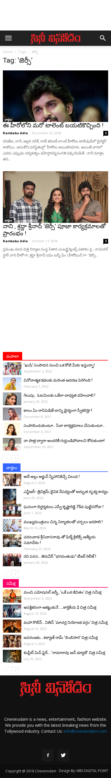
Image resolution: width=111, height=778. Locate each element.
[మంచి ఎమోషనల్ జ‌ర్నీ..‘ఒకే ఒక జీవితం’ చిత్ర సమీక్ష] (12, 595)
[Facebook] (48, 755)
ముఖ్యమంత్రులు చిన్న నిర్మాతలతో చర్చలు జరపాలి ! (63, 522)
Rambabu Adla (15, 133)
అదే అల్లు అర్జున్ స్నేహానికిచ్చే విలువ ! (52, 476)
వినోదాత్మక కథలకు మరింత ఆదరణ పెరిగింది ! (58, 380)
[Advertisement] (55, 18)
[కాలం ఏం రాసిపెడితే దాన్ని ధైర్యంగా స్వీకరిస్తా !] (12, 414)
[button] (103, 38)
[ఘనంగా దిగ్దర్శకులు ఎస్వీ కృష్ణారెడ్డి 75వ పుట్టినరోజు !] (12, 510)
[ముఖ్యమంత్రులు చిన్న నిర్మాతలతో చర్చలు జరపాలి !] (12, 525)
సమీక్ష (10, 583)
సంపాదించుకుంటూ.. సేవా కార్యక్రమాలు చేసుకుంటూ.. (64, 425)
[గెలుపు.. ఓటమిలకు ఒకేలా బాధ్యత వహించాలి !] (12, 398)
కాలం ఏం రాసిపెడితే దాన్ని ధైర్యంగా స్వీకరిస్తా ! (58, 410)
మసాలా (12, 356)
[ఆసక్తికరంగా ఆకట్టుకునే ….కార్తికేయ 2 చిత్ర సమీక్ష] (12, 611)
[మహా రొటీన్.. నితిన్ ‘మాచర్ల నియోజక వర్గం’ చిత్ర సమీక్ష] (12, 626)
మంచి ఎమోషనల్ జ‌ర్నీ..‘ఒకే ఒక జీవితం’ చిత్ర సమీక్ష (62, 592)
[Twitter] (63, 755)
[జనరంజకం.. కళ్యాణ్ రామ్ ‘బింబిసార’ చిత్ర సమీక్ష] (12, 641)
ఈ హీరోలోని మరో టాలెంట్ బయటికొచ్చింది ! (53, 125)
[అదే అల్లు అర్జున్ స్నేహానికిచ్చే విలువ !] (12, 480)
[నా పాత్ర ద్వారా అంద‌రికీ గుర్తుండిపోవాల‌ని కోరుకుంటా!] (12, 444)
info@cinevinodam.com (85, 731)
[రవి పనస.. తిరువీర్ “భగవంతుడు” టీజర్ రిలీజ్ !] (12, 559)
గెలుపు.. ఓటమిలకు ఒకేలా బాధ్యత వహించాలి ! (59, 395)
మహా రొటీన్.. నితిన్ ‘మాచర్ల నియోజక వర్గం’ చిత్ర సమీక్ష (66, 622)
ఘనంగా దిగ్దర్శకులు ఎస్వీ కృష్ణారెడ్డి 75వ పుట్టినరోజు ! (64, 506)
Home (8, 51)
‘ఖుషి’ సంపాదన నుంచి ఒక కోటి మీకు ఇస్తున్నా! (59, 365)
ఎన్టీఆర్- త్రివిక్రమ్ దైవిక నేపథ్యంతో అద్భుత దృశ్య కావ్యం (66, 491)
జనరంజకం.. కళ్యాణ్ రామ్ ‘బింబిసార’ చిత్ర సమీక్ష (61, 637)
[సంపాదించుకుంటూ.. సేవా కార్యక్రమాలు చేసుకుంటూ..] (12, 429)
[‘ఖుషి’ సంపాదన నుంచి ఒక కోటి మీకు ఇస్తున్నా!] (12, 368)
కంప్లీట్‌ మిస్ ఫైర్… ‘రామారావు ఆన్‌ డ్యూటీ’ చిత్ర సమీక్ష (64, 652)
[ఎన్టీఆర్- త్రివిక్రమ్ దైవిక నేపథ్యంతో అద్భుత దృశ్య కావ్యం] (12, 499)
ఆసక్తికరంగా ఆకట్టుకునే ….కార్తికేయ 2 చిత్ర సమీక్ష (60, 607)
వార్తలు (8, 119)
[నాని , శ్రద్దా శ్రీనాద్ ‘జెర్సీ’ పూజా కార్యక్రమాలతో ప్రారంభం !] (55, 197)
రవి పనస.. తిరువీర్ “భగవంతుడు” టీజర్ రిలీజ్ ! (60, 556)
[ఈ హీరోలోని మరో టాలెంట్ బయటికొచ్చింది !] (55, 96)
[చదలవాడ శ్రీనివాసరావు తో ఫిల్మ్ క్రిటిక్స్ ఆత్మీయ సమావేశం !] (12, 540)
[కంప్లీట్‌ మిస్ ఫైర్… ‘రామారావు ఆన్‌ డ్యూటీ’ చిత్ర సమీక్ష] (12, 656)
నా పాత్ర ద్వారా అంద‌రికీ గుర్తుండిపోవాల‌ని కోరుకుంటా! (64, 440)
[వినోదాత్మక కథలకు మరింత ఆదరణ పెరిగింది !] (12, 383)
